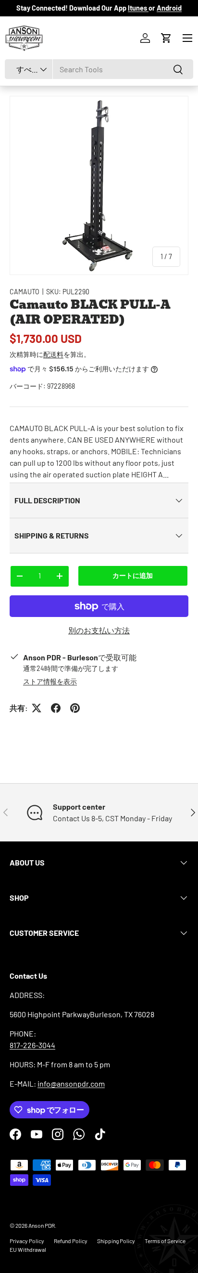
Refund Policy (70, 1240)
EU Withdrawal (28, 1249)
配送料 (53, 354)
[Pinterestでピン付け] (75, 708)
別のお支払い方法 (99, 630)
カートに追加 (132, 575)
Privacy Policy (27, 1240)
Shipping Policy (116, 1240)
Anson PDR (41, 1225)
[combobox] (99, 69)
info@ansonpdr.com (71, 1083)
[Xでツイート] (36, 708)
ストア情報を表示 (50, 681)
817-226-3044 (32, 1045)
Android (169, 8)
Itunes (138, 8)
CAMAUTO (24, 292)
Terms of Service (165, 1240)
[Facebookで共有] (55, 708)
